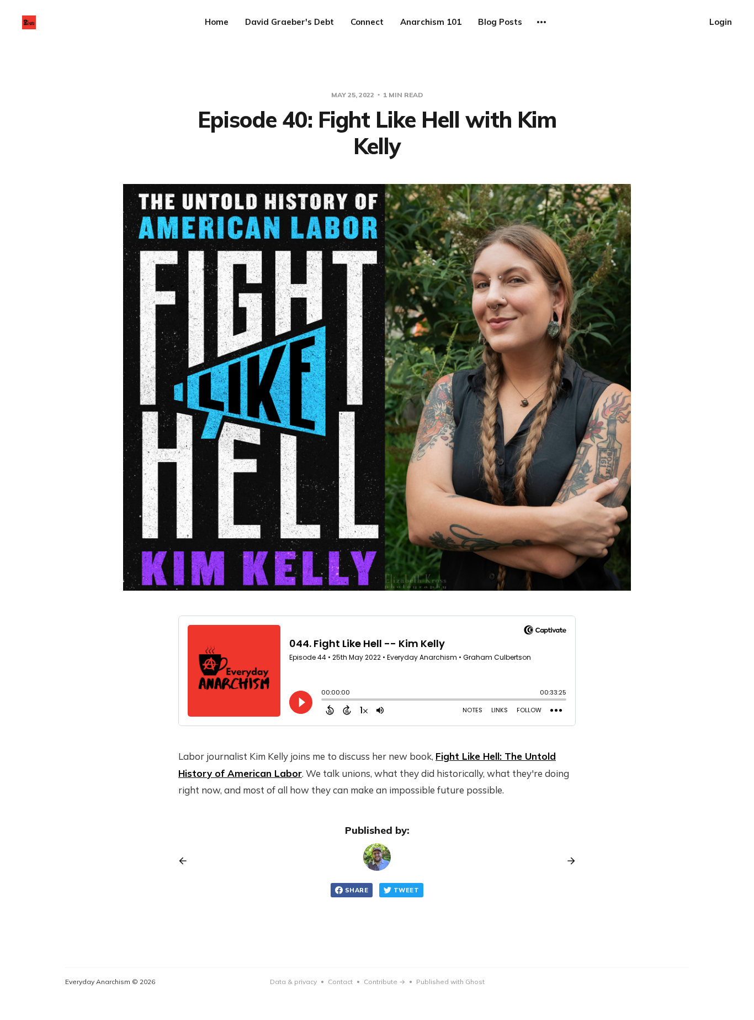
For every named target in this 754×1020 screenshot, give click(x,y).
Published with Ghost (450, 981)
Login (720, 22)
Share (356, 890)
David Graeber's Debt (289, 22)
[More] (541, 22)
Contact (340, 981)
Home (217, 22)
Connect (367, 22)
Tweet (406, 890)
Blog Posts (500, 22)
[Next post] (567, 861)
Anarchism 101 (430, 22)
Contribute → (384, 981)
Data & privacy (293, 981)
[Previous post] (186, 861)
